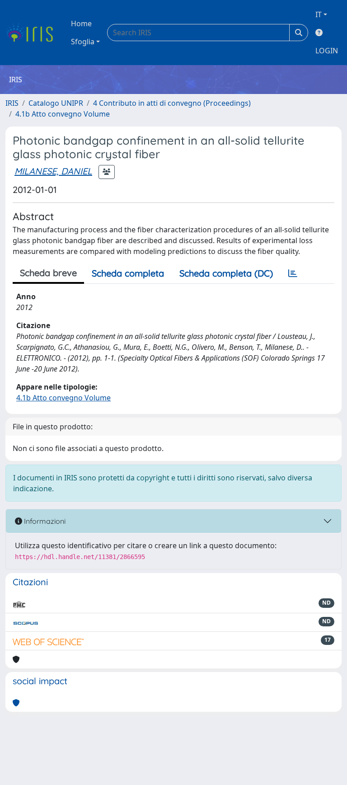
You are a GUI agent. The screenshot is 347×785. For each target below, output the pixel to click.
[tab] (293, 273)
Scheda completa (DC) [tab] (226, 273)
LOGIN (326, 51)
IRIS (12, 103)
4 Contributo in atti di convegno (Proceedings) (172, 103)
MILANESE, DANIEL (53, 171)
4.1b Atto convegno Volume (62, 114)
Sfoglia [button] (82, 42)
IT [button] (318, 14)
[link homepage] (32, 32)
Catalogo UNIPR (55, 103)
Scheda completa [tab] (128, 273)
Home (81, 23)
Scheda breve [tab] (48, 272)
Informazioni (44, 521)
